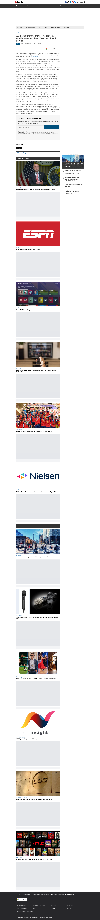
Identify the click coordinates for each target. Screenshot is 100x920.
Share (20, 49)
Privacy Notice (21, 132)
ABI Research (34, 56)
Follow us (50, 49)
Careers (35, 908)
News (21, 6)
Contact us (52, 908)
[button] (83, 2)
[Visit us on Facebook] (66, 2)
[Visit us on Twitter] (68, 2)
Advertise (69, 908)
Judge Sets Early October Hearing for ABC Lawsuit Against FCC (72, 191)
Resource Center (49, 6)
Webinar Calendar (55, 27)
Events (41, 6)
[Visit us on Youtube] (73, 2)
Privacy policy (53, 905)
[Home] (16, 6)
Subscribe (59, 6)
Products (34, 6)
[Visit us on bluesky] (75, 2)
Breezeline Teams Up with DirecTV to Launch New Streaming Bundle (72, 179)
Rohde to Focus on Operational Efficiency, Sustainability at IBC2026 (74, 165)
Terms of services (35, 131)
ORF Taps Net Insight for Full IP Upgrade (74, 185)
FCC (46, 27)
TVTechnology (25, 43)
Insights (27, 6)
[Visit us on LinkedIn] (70, 2)
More (66, 6)
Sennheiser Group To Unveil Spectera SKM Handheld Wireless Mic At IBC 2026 (73, 172)
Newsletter (57, 49)
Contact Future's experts (39, 905)
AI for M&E (66, 27)
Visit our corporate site (68, 894)
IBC (39, 27)
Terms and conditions (22, 905)
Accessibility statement (22, 908)
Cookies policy (70, 905)
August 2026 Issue (30, 27)
